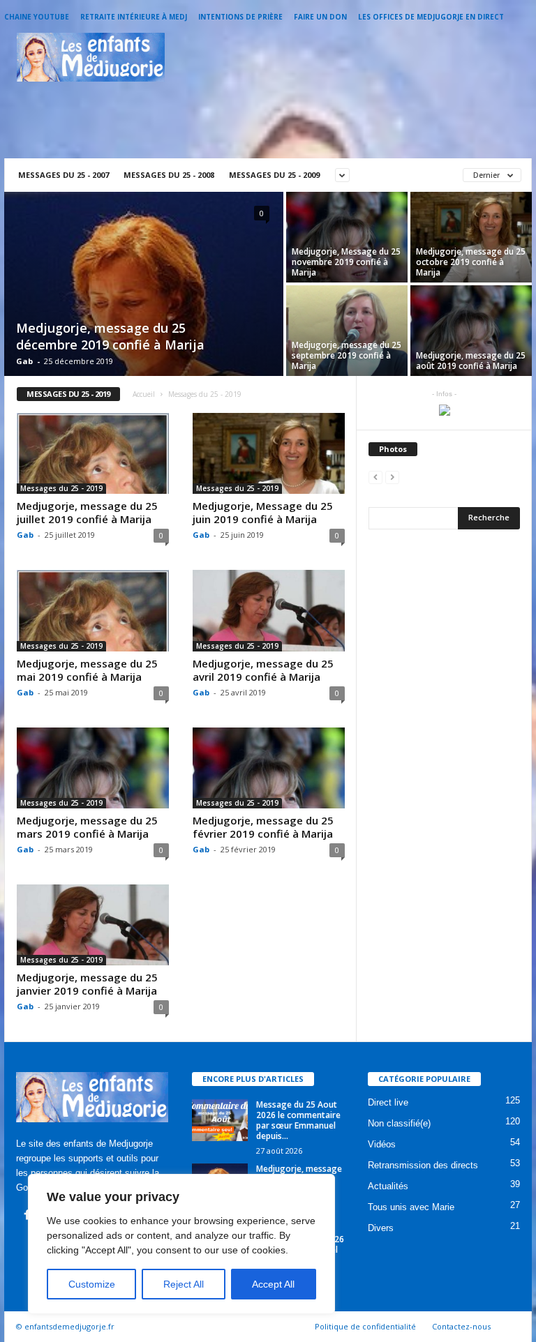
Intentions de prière (240, 17)
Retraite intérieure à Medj (133, 17)
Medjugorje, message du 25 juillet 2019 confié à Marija (87, 512)
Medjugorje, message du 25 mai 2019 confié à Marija (87, 670)
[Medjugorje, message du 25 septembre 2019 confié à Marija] (347, 330)
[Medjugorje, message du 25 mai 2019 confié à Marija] (93, 610)
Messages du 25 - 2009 (274, 174)
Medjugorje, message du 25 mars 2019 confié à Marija (87, 826)
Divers (381, 1228)
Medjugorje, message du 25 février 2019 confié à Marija (263, 826)
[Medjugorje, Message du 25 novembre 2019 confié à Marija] (347, 237)
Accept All (273, 1284)
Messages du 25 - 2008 (169, 174)
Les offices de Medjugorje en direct (431, 17)
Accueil (144, 394)
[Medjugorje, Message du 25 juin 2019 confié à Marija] (269, 453)
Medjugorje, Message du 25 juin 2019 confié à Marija (263, 512)
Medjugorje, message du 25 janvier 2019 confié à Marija (87, 983)
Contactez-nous (461, 1326)
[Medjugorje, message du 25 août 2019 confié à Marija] (471, 330)
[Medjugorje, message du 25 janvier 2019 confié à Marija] (93, 924)
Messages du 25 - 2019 (61, 488)
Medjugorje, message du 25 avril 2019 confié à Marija (263, 670)
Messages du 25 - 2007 (63, 174)
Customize (91, 1284)
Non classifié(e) (399, 1123)
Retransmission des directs (423, 1165)
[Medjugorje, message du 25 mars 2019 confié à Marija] (93, 767)
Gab (24, 361)
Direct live (388, 1102)
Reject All (183, 1284)
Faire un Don (320, 17)
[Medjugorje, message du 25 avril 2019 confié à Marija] (269, 610)
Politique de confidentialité (365, 1326)
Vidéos (382, 1144)
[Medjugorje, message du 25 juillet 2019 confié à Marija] (93, 453)
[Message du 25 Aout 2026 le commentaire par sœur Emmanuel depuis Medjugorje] (220, 1120)
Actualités (388, 1186)
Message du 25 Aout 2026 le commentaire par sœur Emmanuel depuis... (298, 1120)
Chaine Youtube (36, 17)
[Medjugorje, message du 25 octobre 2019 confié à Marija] (471, 237)
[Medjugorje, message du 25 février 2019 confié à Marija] (269, 767)
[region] (181, 1244)
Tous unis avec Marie (411, 1207)
